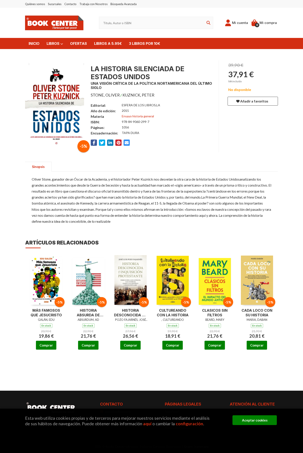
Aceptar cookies (255, 420)
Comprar (46, 345)
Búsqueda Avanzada (123, 4)
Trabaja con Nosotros (93, 4)
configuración (189, 423)
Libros (53, 43)
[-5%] (46, 279)
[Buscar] (207, 23)
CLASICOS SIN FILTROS (215, 312)
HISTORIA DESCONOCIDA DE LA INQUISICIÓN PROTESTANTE (130, 312)
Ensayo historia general (138, 116)
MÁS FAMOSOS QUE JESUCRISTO (46, 312)
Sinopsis (38, 167)
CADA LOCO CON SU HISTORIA (257, 312)
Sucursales (54, 4)
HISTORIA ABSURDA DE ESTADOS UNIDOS (88, 312)
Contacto (70, 4)
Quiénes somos (35, 4)
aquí (147, 423)
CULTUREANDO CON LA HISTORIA (173, 312)
